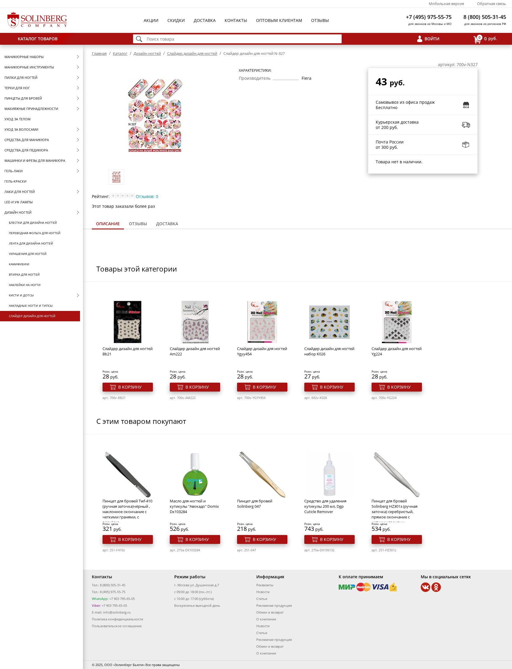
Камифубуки (19, 264)
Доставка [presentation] (167, 223)
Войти (432, 38)
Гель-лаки (13, 171)
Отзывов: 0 (147, 196)
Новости (263, 592)
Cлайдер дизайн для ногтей (32, 316)
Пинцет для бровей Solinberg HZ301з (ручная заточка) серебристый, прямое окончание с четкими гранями (394, 511)
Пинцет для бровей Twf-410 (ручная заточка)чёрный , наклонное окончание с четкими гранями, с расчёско (127, 511)
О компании (266, 619)
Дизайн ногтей (17, 212)
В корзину (130, 387)
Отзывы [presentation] (138, 223)
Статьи (261, 598)
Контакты (236, 20)
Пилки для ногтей (20, 77)
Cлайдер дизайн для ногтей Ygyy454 (262, 351)
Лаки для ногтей (19, 191)
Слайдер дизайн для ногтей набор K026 (329, 351)
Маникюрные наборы (24, 57)
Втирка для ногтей (24, 274)
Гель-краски (15, 181)
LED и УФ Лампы (18, 202)
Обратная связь (491, 3)
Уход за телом (17, 119)
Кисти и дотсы (21, 295)
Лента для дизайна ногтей (31, 243)
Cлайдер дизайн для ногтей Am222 (195, 351)
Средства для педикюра (26, 150)
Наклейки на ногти (25, 285)
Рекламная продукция (274, 605)
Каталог (120, 53)
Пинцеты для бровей (23, 98)
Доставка (205, 20)
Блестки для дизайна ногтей (33, 223)
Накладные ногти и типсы (31, 306)
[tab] (108, 224)
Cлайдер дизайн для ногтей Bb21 (128, 351)
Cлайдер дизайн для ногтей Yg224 (397, 351)
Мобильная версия (446, 3)
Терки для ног (17, 88)
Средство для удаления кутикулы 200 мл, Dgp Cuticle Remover (325, 506)
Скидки (176, 20)
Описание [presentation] (108, 223)
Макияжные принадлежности (31, 108)
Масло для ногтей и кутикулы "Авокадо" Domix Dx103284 (194, 506)
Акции (151, 20)
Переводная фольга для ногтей (34, 233)
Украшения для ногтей (28, 254)
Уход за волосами (21, 129)
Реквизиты (264, 585)
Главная (99, 53)
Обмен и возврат (270, 612)
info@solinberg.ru (117, 612)
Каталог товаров (37, 38)
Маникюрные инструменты (29, 67)
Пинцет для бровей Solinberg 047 (254, 503)
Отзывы (320, 20)
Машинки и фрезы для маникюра (34, 160)
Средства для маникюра (26, 140)
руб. (488, 38)
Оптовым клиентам (279, 20)
